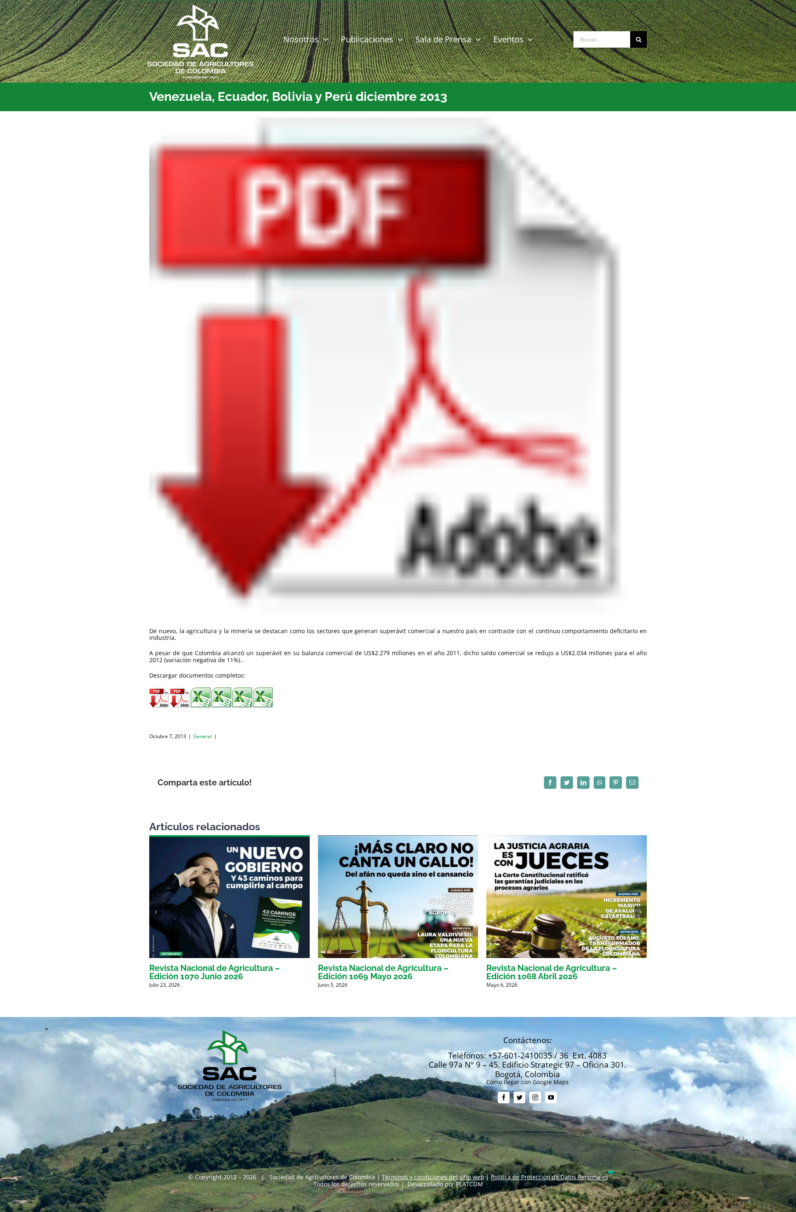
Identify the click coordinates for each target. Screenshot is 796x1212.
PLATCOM (469, 1184)
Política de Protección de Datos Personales (549, 1177)
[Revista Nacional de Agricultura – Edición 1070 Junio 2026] (229, 839)
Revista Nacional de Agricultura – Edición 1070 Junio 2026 (214, 972)
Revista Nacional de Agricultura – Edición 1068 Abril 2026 (551, 972)
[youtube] (551, 1097)
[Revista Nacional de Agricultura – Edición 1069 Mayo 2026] (398, 839)
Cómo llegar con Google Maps (527, 1082)
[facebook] (504, 1097)
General (202, 736)
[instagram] (535, 1097)
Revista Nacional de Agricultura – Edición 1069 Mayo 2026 (383, 972)
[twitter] (519, 1097)
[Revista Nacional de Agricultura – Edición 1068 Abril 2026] (566, 839)
